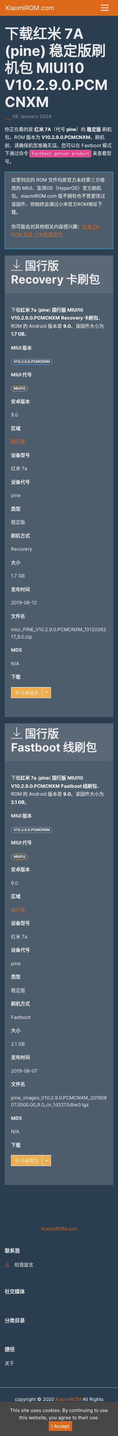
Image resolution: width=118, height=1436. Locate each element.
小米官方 (29, 692)
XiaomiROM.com (29, 8)
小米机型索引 (48, 234)
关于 (9, 1363)
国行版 (18, 442)
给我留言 (23, 1265)
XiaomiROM (68, 1399)
